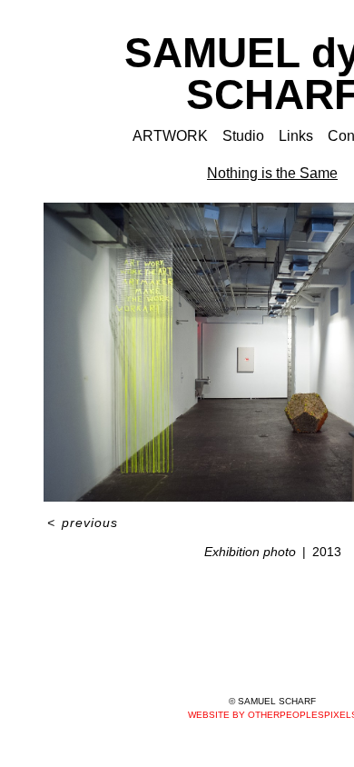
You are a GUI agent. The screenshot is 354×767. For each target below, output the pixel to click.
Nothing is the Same (272, 173)
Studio (243, 136)
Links (296, 136)
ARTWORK (170, 136)
